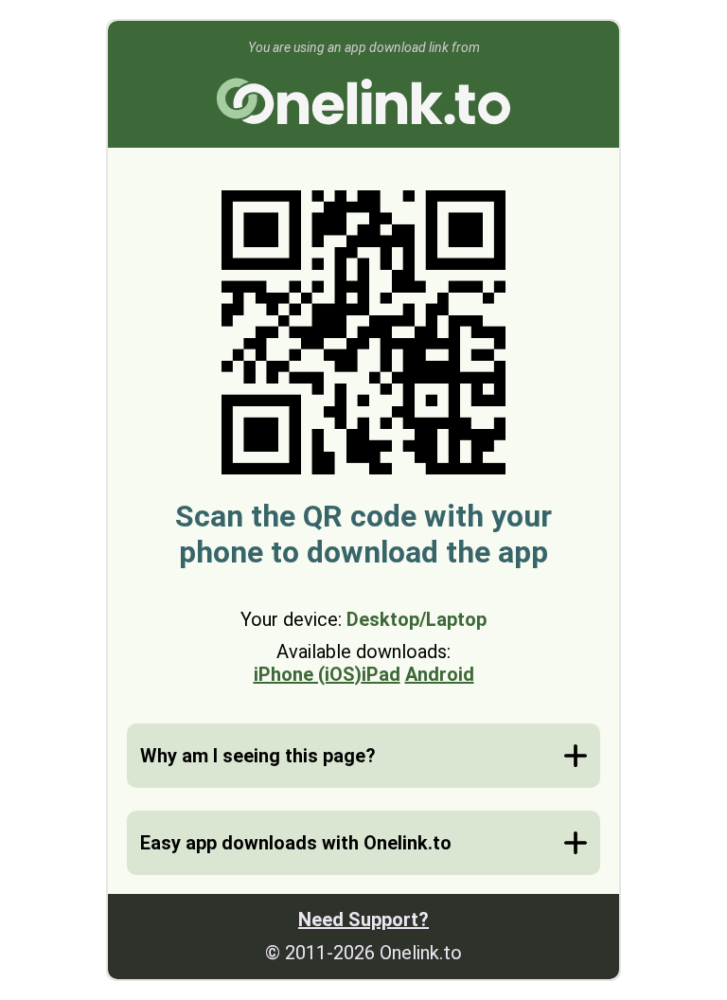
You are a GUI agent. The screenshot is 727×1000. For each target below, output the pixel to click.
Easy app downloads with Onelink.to (296, 842)
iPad (381, 674)
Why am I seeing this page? (258, 755)
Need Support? (363, 919)
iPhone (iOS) (308, 674)
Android (439, 674)
